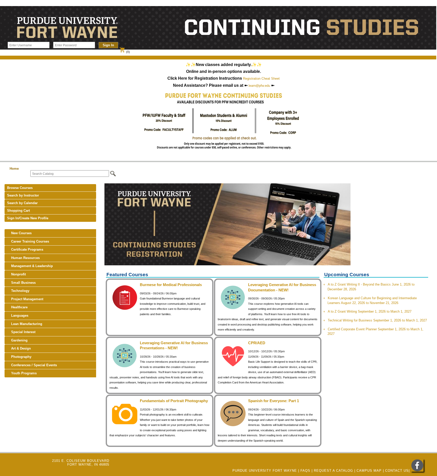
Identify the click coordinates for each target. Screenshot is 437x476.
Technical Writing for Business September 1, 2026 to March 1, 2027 (377, 320)
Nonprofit (16, 274)
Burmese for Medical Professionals (171, 285)
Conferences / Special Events (32, 365)
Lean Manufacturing (24, 324)
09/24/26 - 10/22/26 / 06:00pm (266, 409)
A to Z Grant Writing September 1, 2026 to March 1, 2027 (369, 311)
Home (14, 168)
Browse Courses (20, 188)
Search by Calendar (22, 203)
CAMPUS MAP (369, 470)
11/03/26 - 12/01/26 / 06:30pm (158, 409)
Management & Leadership (30, 266)
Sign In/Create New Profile (27, 218)
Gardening (17, 340)
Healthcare (17, 307)
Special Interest (21, 332)
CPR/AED (256, 343)
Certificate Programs (25, 249)
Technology (18, 291)
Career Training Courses (28, 241)
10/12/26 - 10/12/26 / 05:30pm (266, 351)
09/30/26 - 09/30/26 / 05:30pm (266, 298)
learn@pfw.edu (259, 86)
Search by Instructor (23, 195)
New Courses (19, 233)
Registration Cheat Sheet (261, 78)
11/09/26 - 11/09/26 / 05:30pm (266, 356)
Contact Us (397, 470)
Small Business (21, 283)
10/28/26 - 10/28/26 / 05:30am (158, 356)
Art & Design (19, 348)
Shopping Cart (18, 210)
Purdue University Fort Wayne (264, 470)
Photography (19, 357)
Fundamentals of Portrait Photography (174, 401)
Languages (17, 315)
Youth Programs (22, 373)
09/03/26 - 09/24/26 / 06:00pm (158, 293)
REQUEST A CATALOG (333, 470)
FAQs (305, 470)
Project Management (25, 299)
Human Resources (23, 258)
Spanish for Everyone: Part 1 (273, 401)
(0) (124, 52)
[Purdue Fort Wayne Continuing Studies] (417, 470)
